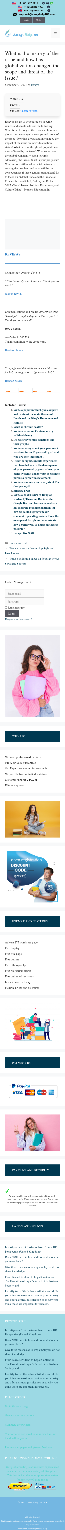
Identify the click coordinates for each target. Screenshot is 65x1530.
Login (26, 19)
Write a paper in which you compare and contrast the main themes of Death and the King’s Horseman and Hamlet (36, 416)
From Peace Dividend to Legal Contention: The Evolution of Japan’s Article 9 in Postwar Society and (31, 1281)
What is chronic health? (28, 427)
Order (38, 19)
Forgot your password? (18, 619)
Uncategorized (29, 111)
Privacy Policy (41, 1528)
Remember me (16, 607)
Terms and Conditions (26, 1528)
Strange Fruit (22, 490)
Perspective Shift (24, 533)
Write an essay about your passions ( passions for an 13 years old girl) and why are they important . (36, 452)
